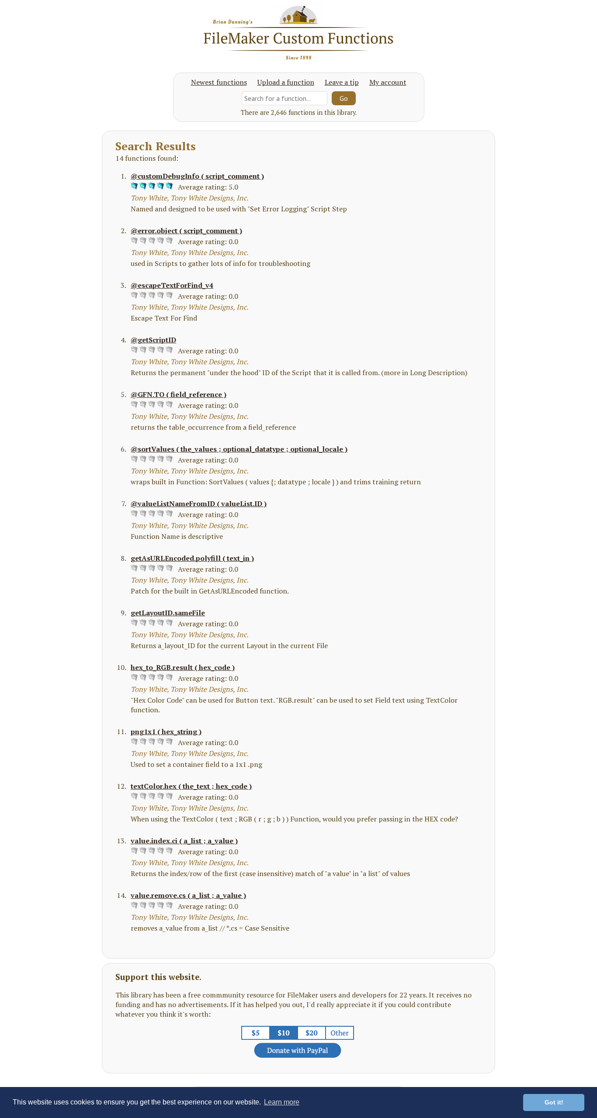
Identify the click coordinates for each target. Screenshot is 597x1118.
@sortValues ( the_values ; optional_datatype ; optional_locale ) (239, 449)
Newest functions (219, 82)
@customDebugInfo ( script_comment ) (197, 176)
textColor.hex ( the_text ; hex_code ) (191, 786)
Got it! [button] (554, 1102)
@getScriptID (153, 340)
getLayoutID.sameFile (168, 613)
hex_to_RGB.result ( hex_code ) (183, 667)
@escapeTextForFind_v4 (172, 285)
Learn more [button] (281, 1102)
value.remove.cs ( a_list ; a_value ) (188, 895)
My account (387, 82)
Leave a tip (342, 82)
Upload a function (285, 82)
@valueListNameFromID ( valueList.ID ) (199, 503)
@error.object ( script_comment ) (186, 230)
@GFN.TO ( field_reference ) (178, 394)
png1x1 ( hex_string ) (166, 731)
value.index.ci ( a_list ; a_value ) (184, 840)
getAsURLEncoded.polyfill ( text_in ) (192, 558)
